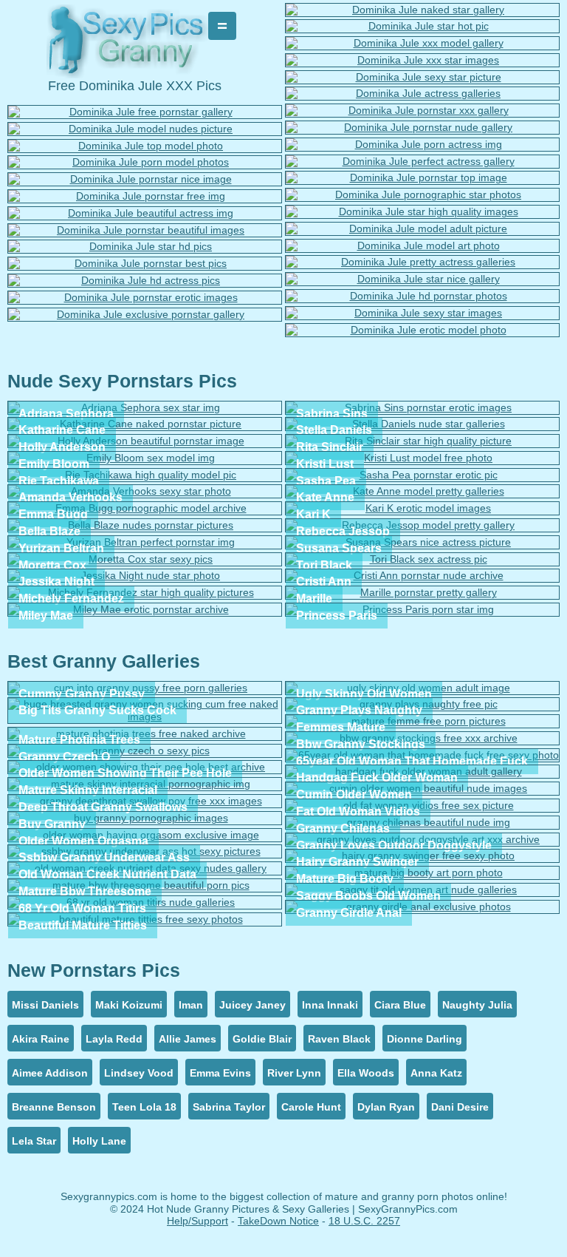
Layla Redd (114, 1039)
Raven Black (339, 1039)
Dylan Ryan (386, 1107)
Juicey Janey (252, 1005)
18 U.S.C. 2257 (364, 1221)
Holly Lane (99, 1141)
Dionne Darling (424, 1039)
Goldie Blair (262, 1039)
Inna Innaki (330, 1005)
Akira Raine (40, 1039)
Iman (191, 1005)
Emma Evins (220, 1073)
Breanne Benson (54, 1107)
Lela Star (34, 1141)
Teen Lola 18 (144, 1107)
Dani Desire (460, 1107)
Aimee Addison (50, 1073)
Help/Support (197, 1221)
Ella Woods (365, 1073)
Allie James (187, 1039)
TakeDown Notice (278, 1221)
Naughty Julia (477, 1005)
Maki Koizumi (128, 1005)
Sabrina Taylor (229, 1107)
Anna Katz (436, 1073)
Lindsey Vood (138, 1073)
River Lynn (294, 1073)
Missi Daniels (45, 1005)
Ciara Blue (400, 1005)
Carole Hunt (311, 1107)
